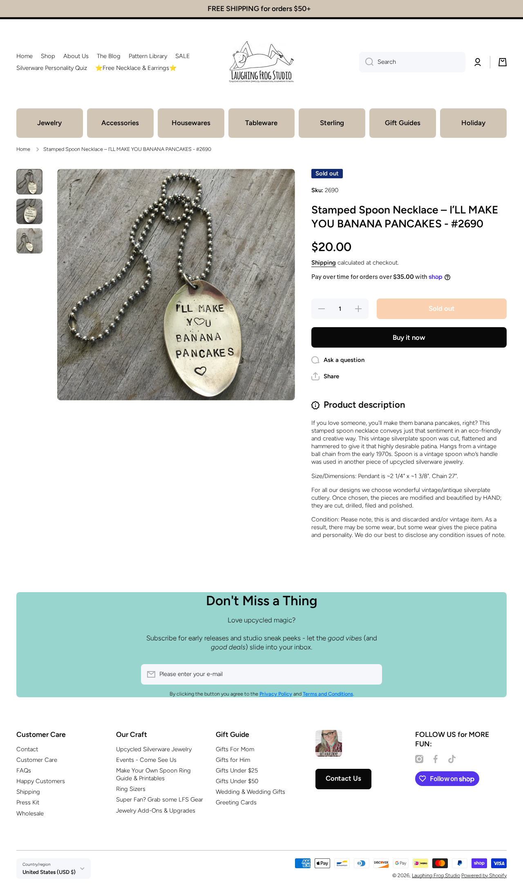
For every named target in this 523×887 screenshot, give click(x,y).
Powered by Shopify (484, 875)
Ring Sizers (130, 789)
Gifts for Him (233, 759)
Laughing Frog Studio (436, 875)
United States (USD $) (49, 872)
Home (23, 149)
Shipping (323, 262)
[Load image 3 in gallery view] (29, 241)
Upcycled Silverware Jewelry (154, 749)
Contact (27, 749)
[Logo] (261, 62)
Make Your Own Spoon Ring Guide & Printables (153, 774)
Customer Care (36, 759)
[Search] (366, 62)
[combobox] (412, 62)
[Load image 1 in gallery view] (29, 181)
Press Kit (27, 802)
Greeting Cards (236, 802)
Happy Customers (40, 781)
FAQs (23, 770)
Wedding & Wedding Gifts (250, 791)
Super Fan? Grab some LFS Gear (159, 799)
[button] (502, 62)
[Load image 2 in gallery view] (29, 211)
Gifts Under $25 (237, 770)
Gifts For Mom (235, 749)
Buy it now (409, 337)
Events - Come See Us (146, 759)
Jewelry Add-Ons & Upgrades (155, 810)
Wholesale (30, 813)
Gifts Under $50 (237, 781)
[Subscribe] (372, 674)
